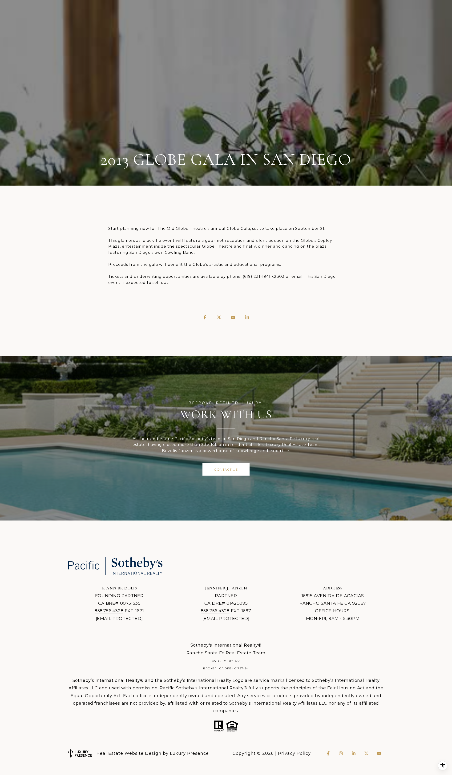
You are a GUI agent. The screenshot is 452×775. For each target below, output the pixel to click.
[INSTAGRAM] (341, 753)
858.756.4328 (109, 610)
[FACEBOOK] (328, 753)
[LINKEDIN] (353, 753)
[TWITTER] (366, 753)
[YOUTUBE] (379, 753)
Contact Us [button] (226, 469)
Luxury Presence (189, 753)
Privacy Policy (294, 753)
